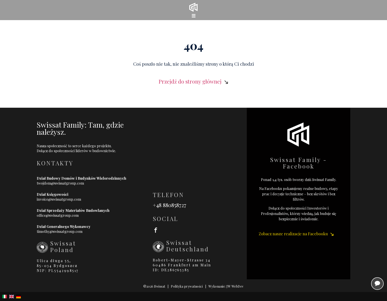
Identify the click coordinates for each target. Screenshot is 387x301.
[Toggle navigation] (193, 15)
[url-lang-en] (11, 296)
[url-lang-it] (4, 296)
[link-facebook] (200, 230)
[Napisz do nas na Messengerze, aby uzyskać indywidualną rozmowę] (377, 283)
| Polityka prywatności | (187, 286)
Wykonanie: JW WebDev (226, 286)
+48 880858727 (169, 204)
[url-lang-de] (18, 296)
